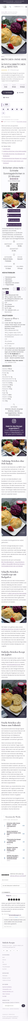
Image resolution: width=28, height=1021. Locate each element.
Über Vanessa (6, 994)
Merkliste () (18, 6)
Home (2, 12)
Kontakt (4, 996)
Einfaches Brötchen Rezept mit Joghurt (15, 158)
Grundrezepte (6, 967)
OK (23, 1005)
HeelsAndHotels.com (7, 991)
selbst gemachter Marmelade (17, 593)
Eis (3, 962)
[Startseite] (4, 7)
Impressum (5, 1014)
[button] (10, 179)
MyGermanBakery (7, 987)
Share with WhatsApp (15, 224)
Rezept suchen (6, 978)
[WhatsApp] (12, 109)
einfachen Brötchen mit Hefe (10, 629)
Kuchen (4, 969)
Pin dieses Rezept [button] (15, 210)
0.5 (15, 289)
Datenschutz (12, 1014)
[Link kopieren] (3, 113)
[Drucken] (17, 109)
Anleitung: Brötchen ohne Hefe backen (14, 151)
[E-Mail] (21, 109)
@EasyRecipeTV (15, 430)
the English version (21, 121)
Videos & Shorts (6, 980)
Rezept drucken (15, 220)
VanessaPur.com (6, 989)
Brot (3, 957)
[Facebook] (8, 109)
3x (24, 289)
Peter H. (16, 917)
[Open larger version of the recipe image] (14, 200)
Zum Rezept (6, 149)
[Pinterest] (3, 109)
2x (21, 289)
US (4, 292)
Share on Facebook (15, 215)
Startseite (4, 975)
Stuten (3, 749)
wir (10, 786)
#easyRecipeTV (16, 432)
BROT (6, 12)
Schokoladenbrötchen (14, 664)
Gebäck (4, 964)
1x (18, 289)
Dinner (4, 960)
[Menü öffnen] (26, 7)
